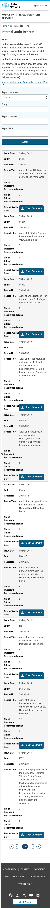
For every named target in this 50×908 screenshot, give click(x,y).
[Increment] (46, 96)
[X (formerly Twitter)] (24, 895)
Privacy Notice (37, 876)
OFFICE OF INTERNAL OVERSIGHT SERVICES (21, 16)
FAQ (7, 876)
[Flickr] (38, 895)
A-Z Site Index (9, 869)
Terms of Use (25, 884)
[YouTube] (31, 895)
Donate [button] (27, 901)
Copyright (39, 869)
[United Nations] (11, 5)
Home (4, 26)
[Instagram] (17, 895)
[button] (31, 208)
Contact (25, 869)
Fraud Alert (19, 876)
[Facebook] (11, 895)
